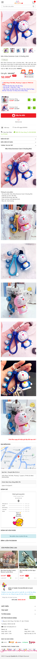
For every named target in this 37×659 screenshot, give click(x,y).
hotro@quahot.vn (11, 626)
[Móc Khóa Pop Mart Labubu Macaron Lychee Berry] (9, 565)
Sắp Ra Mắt (20, 115)
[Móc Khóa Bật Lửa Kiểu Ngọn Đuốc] (28, 565)
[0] (34, 3)
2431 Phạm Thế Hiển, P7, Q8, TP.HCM (18, 621)
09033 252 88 (21, 599)
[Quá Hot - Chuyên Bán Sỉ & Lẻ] (18, 2)
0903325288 (5, 477)
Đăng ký (32, 597)
